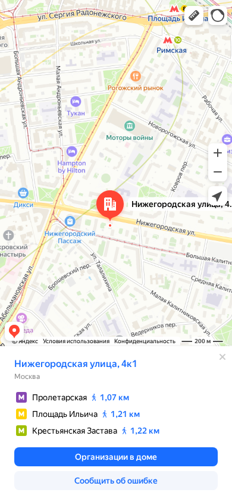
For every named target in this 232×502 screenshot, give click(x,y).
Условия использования (76, 341)
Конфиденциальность (144, 341)
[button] (193, 15)
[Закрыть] (222, 357)
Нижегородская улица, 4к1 (75, 363)
